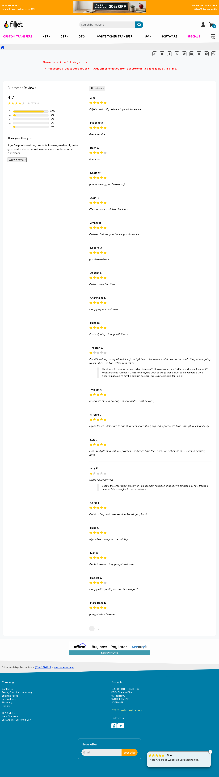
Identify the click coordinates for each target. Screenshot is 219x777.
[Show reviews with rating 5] (31, 111)
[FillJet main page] (13, 24)
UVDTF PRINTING (120, 699)
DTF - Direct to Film (121, 692)
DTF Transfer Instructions (127, 710)
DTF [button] (63, 36)
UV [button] (147, 36)
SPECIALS (193, 36)
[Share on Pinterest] (184, 53)
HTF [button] (45, 36)
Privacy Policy (9, 699)
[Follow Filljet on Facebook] (114, 725)
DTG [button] (82, 36)
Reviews (6, 705)
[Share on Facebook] (169, 53)
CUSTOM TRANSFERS (17, 36)
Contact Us (7, 689)
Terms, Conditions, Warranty (17, 692)
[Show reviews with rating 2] (31, 123)
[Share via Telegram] (206, 53)
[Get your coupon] (109, 7)
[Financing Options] (109, 649)
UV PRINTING (118, 695)
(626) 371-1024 (43, 667)
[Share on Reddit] (199, 53)
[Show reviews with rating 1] (31, 127)
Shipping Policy (10, 695)
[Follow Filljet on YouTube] (120, 725)
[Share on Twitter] (176, 53)
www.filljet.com (10, 716)
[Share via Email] (162, 53)
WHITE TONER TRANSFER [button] (114, 36)
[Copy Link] (155, 53)
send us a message (64, 667)
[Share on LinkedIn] (191, 53)
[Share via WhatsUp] (213, 53)
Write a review (17, 159)
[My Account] (203, 24)
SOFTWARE (169, 36)
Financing (7, 702)
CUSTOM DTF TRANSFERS (125, 689)
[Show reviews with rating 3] (31, 119)
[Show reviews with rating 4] (31, 115)
